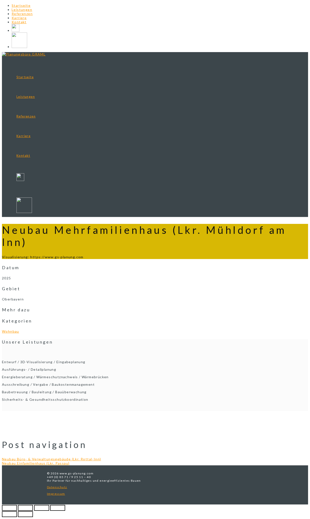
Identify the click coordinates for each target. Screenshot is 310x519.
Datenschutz (57, 487)
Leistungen (22, 10)
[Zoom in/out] (57, 508)
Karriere (19, 18)
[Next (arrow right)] (25, 514)
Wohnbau (10, 331)
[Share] (25, 508)
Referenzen (22, 14)
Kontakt (19, 22)
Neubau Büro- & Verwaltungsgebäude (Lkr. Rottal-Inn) (51, 459)
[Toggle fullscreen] (41, 508)
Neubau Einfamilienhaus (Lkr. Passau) (36, 463)
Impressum (56, 493)
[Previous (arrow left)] (9, 514)
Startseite (21, 5)
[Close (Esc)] (9, 508)
